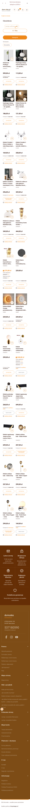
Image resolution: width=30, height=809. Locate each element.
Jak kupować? (5, 667)
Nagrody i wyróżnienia (7, 771)
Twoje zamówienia (6, 729)
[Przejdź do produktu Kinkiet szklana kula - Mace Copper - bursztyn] (21, 466)
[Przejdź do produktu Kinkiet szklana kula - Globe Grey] (8, 466)
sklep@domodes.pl (9, 630)
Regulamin (4, 780)
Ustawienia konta (6, 733)
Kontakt (3, 764)
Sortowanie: (6, 41)
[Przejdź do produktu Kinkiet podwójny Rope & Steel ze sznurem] (8, 387)
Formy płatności (6, 745)
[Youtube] (16, 637)
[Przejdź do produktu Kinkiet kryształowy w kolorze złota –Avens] (8, 253)
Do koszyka (8, 81)
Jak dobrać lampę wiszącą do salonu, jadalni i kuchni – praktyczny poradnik (14, 701)
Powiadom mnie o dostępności (8, 199)
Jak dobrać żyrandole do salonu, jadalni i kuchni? (12, 706)
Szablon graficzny (9, 806)
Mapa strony (5, 680)
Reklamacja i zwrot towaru (9, 657)
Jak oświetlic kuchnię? (7, 693)
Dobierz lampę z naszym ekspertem (11, 696)
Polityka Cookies (6, 784)
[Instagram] (11, 637)
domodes (5, 15)
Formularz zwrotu (6, 654)
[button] (27, 3)
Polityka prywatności (7, 790)
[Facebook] (6, 637)
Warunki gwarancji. (6, 651)
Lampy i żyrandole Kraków (8, 720)
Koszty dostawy (6, 752)
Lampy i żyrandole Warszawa (9, 717)
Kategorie (15, 37)
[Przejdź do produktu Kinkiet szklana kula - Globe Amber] (21, 427)
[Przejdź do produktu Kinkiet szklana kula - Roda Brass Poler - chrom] (21, 505)
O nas (3, 768)
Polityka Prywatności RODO (9, 787)
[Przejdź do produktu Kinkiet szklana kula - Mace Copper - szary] (8, 505)
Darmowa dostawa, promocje (9, 749)
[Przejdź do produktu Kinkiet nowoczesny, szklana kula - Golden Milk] (8, 339)
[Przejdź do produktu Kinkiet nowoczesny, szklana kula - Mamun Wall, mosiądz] (21, 339)
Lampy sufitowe (11, 26)
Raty (2, 670)
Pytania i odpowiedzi (7, 664)
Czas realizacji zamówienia (9, 755)
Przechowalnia (5, 736)
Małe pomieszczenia (7, 689)
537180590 (11, 627)
